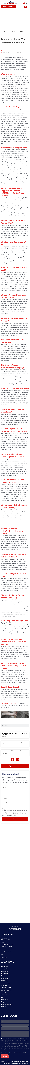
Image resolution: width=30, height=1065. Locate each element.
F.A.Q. (2, 954)
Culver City (4, 980)
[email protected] (6, 952)
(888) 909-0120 (8, 6)
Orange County (6, 969)
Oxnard (3, 1006)
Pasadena (4, 971)
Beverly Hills (5, 973)
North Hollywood (6, 990)
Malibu (3, 976)
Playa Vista (4, 1002)
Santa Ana (4, 1009)
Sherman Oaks (5, 983)
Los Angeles (4, 966)
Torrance (4, 995)
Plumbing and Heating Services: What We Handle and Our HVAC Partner (14, 734)
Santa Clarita (5, 978)
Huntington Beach (6, 1004)
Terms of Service (9, 1052)
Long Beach (4, 999)
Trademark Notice (23, 1063)
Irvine (3, 997)
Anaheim (4, 992)
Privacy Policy (18, 1052)
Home (2, 31)
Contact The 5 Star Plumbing (9, 703)
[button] (25, 7)
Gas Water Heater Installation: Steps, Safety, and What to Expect (14, 743)
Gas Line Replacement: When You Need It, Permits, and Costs (14, 751)
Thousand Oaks (6, 988)
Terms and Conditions (12, 1063)
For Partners (4, 958)
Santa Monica (5, 985)
